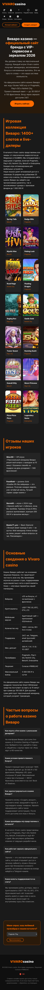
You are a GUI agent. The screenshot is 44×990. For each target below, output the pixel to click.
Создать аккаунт (30, 25)
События (11, 13)
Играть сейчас (22, 103)
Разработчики (28, 13)
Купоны (10, 19)
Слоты (4, 13)
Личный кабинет (11, 25)
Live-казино (18, 19)
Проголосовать (15, 940)
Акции (4, 19)
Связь (36, 13)
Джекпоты (18, 13)
